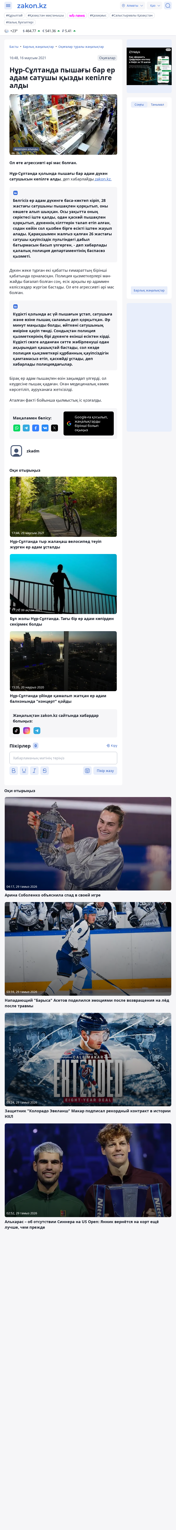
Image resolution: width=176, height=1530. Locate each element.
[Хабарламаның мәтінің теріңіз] (63, 758)
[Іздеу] (168, 5)
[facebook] (35, 428)
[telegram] (26, 428)
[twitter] (54, 428)
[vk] (45, 428)
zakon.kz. (103, 179)
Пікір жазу (105, 770)
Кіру (114, 745)
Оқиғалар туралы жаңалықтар (81, 47)
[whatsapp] (17, 428)
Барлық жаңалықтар (38, 47)
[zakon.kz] (32, 5)
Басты (13, 47)
